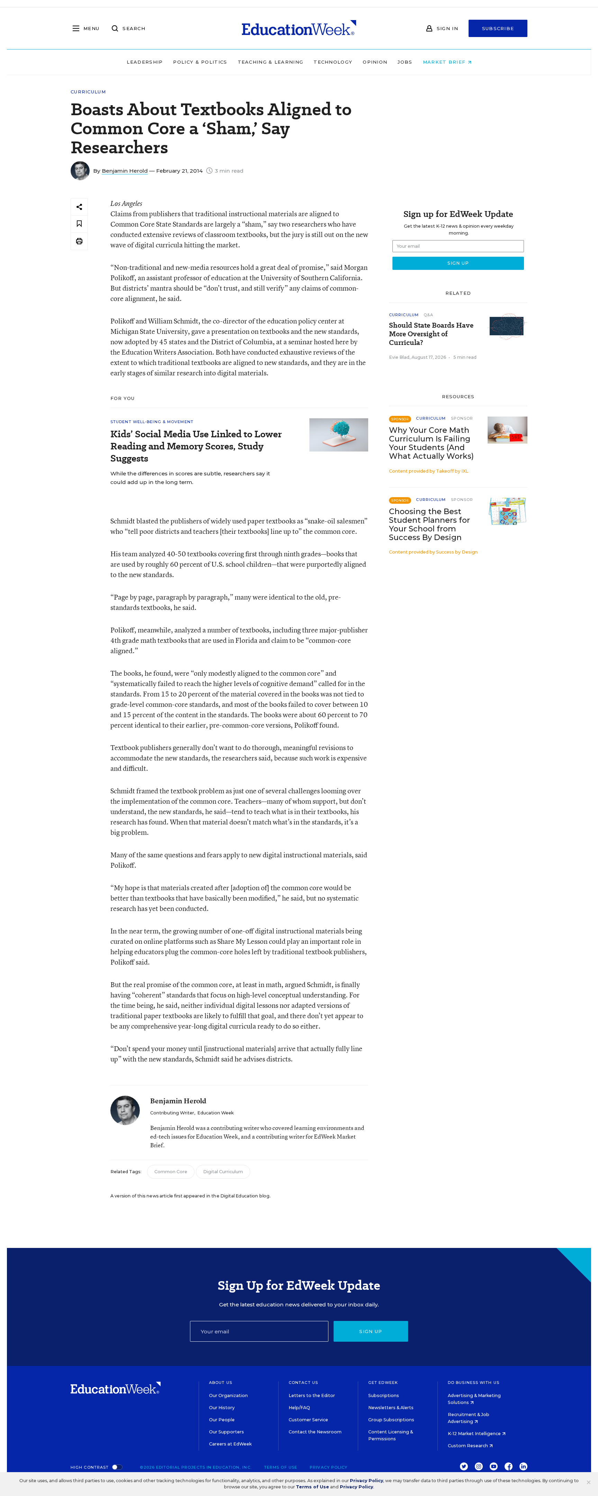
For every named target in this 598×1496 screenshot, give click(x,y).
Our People (222, 1419)
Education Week (215, 1112)
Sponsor (462, 418)
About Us (220, 1382)
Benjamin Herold (125, 170)
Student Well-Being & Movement (151, 421)
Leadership (145, 62)
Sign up (370, 1331)
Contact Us (303, 1382)
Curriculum (88, 91)
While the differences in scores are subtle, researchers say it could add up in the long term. (190, 477)
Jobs (405, 62)
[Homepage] (299, 28)
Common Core (170, 1171)
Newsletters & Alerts (391, 1407)
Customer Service (308, 1419)
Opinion (375, 62)
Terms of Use (280, 1467)
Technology (333, 62)
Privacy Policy (328, 1467)
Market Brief (445, 62)
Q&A (428, 314)
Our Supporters (226, 1431)
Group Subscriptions (391, 1419)
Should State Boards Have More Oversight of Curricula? (431, 334)
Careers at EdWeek (230, 1444)
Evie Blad (399, 357)
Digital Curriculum (223, 1171)
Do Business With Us (473, 1382)
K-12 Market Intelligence (475, 1433)
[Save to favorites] (79, 224)
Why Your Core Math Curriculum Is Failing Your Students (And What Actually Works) (431, 443)
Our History (222, 1407)
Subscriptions (383, 1395)
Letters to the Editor (312, 1395)
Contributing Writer (172, 1112)
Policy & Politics (200, 62)
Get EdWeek (383, 1382)
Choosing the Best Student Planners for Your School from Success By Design (429, 524)
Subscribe (498, 28)
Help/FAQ (299, 1407)
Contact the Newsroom (315, 1431)
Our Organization (228, 1395)
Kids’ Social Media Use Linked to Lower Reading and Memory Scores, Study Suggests (196, 446)
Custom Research (468, 1445)
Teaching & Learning (270, 62)
